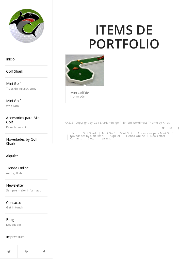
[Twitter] (9, 251)
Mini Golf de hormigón (80, 94)
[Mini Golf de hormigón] (85, 70)
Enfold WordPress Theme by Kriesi (146, 122)
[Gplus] (26, 251)
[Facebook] (44, 251)
